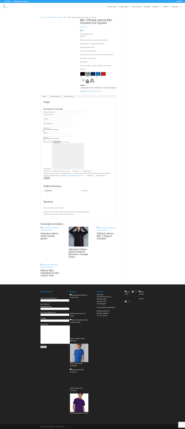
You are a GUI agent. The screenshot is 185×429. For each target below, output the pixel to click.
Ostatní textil (136, 7)
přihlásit (71, 214)
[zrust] (127, 302)
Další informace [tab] (55, 96)
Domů (42, 17)
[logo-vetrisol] (142, 294)
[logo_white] (134, 292)
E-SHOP (165, 7)
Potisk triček (111, 7)
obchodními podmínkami (75, 175)
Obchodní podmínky (47, 426)
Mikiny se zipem (62, 17)
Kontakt (155, 7)
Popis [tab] (44, 96)
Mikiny (54, 17)
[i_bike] (127, 292)
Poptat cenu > (84, 27)
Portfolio (147, 7)
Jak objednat (60, 426)
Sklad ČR (175, 7)
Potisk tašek (123, 7)
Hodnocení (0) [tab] (68, 96)
